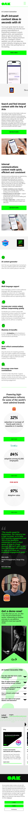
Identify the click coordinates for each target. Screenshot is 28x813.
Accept (14, 802)
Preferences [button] (9, 797)
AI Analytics (10, 333)
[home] (9, 4)
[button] (25, 3)
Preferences (14, 809)
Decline (14, 805)
